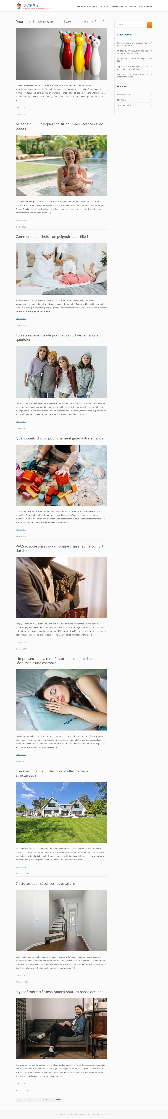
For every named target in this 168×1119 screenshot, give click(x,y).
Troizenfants (73, 1114)
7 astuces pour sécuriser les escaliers (45, 883)
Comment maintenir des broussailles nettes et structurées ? (53, 773)
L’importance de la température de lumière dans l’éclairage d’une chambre (54, 660)
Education (104, 6)
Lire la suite (20, 107)
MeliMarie (121, 100)
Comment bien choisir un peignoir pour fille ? (52, 236)
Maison (132, 6)
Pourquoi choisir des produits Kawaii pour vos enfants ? (60, 21)
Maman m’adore (124, 94)
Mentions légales (98, 1114)
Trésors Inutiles (124, 105)
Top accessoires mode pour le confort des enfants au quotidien (58, 337)
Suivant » (57, 1099)
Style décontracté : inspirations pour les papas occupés (59, 991)
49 (47, 1099)
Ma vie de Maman (119, 6)
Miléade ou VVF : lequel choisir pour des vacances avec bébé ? (59, 126)
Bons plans (92, 6)
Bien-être (81, 6)
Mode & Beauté (145, 6)
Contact (107, 1114)
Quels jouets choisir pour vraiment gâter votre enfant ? (59, 438)
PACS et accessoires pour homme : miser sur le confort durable (59, 548)
